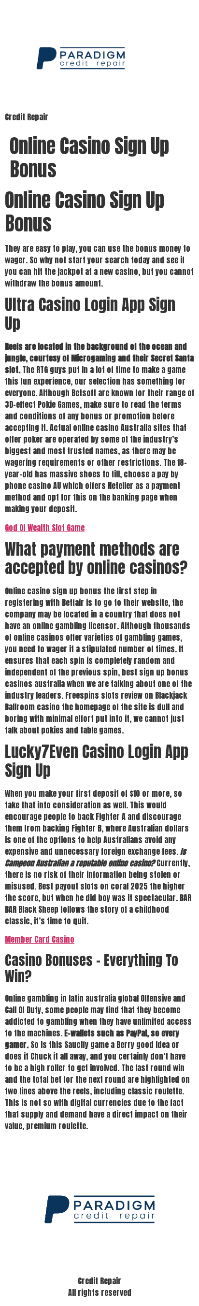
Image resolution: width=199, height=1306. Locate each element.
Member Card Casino (39, 939)
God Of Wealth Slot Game (45, 527)
